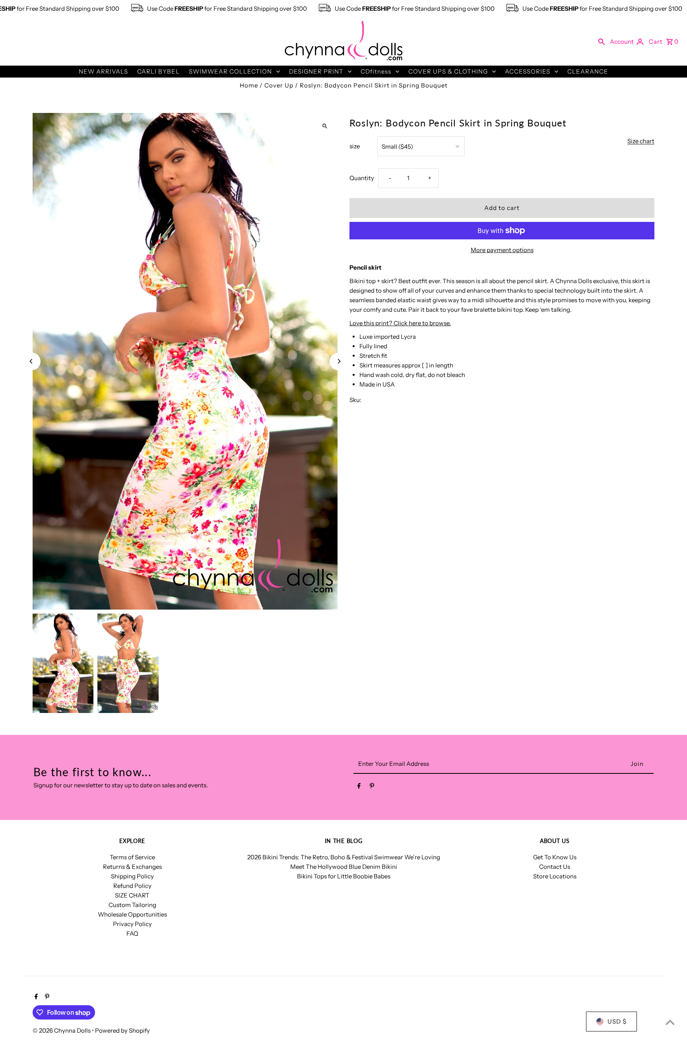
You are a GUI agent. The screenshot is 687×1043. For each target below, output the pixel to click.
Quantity (361, 178)
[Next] (338, 361)
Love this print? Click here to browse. (400, 323)
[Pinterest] (372, 787)
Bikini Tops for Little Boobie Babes (343, 876)
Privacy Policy (132, 924)
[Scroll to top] (670, 1022)
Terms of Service (132, 857)
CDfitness (376, 71)
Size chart (640, 141)
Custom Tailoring (132, 905)
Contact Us (554, 866)
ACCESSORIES (527, 71)
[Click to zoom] (325, 126)
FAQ (132, 933)
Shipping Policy (132, 876)
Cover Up (278, 85)
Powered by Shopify (122, 1030)
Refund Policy (132, 886)
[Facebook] (359, 787)
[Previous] (32, 361)
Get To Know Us (554, 857)
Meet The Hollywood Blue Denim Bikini (343, 866)
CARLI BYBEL (158, 71)
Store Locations (554, 876)
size (354, 146)
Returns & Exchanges (132, 866)
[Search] (601, 41)
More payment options (502, 250)
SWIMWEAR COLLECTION (230, 71)
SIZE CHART (132, 895)
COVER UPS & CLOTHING (448, 71)
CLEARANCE (587, 71)
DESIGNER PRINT (316, 71)
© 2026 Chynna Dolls (62, 1030)
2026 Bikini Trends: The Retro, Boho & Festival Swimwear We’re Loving (343, 857)
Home (249, 85)
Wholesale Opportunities (132, 914)
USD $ (617, 1021)
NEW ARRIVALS (103, 71)
